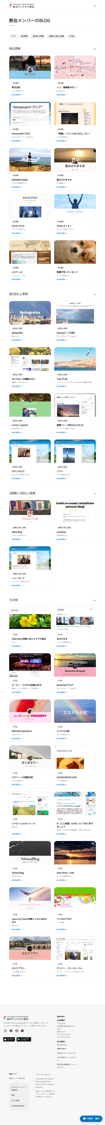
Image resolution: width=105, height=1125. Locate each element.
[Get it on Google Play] (24, 1039)
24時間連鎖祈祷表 (17, 1106)
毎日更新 (24, 36)
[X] (5, 1031)
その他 (71, 36)
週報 (12, 1095)
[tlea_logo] (21, 5)
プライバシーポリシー (44, 1074)
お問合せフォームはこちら (66, 1053)
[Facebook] (11, 1031)
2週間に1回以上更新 (56, 36)
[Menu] (94, 5)
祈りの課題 (15, 1100)
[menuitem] (94, 5)
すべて (13, 36)
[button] (91, 1119)
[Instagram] (16, 1031)
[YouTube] (22, 1031)
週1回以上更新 (38, 36)
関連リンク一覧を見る (17, 1078)
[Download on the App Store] (9, 1039)
